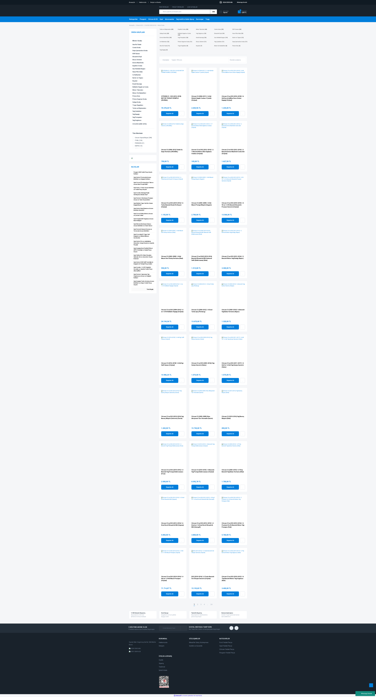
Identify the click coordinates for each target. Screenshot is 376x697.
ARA (213, 12)
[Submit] (183, 628)
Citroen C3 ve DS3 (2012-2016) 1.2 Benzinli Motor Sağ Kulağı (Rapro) (233, 257)
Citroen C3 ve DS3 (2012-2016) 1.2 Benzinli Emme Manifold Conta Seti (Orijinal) (233, 151)
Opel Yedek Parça (225, 646)
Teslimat (162, 667)
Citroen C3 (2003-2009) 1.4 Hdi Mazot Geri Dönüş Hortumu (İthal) (172, 257)
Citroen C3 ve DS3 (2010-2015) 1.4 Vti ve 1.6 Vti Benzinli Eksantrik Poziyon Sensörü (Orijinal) (233, 205)
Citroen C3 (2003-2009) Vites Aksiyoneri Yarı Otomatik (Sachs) (202, 417)
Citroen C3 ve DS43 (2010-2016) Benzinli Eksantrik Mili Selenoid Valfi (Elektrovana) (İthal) (201, 258)
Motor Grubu (161, 25)
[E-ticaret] (187, 695)
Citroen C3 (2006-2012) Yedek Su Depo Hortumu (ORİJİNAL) (172, 150)
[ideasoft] (178, 696)
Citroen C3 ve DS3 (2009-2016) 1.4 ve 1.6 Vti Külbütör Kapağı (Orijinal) (172, 310)
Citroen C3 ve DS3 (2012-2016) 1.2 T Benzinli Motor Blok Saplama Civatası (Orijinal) (202, 151)
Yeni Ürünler (164, 7)
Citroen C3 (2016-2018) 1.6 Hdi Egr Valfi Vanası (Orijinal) (172, 364)
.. (207, 604)
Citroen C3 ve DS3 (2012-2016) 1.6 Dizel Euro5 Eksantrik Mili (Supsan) (172, 524)
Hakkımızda (142, 2)
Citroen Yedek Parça (226, 649)
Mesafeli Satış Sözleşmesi (198, 642)
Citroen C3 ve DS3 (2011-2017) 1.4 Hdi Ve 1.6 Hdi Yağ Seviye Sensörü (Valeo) (233, 365)
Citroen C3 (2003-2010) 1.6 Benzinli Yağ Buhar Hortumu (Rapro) (233, 310)
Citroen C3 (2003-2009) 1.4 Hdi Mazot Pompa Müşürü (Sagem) (201, 204)
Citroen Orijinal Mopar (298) (143, 137)
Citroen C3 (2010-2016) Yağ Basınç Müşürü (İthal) (233, 417)
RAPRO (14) (138, 146)
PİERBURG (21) (139, 143)
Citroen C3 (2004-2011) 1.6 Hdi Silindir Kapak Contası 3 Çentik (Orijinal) (201, 98)
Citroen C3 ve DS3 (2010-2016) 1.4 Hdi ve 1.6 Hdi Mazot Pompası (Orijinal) (172, 578)
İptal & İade (163, 670)
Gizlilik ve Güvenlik (195, 646)
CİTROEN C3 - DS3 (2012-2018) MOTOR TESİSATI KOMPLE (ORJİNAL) (171, 98)
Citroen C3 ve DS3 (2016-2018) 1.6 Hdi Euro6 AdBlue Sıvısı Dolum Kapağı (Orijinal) (233, 98)
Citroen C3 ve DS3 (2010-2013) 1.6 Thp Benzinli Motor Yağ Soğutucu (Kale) (233, 578)
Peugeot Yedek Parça (227, 653)
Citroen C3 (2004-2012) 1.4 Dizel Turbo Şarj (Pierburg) (201, 310)
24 (211, 604)
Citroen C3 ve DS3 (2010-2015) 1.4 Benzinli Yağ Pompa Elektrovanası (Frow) (172, 472)
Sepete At (169, 113)
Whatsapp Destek (366, 693)
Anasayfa (132, 2)
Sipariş (161, 663)
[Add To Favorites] (181, 113)
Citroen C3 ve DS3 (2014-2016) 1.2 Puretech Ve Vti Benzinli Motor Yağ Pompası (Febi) (233, 525)
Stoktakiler (166, 60)
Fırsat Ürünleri (178, 7)
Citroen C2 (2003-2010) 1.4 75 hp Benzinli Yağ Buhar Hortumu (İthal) (233, 471)
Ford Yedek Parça (225, 642)
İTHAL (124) (138, 140)
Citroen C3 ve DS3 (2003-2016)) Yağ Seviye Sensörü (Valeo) (202, 364)
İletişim (161, 646)
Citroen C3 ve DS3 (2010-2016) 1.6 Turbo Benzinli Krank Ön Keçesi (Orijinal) (172, 205)
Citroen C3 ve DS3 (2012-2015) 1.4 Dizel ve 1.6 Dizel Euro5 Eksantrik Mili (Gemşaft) (202, 525)
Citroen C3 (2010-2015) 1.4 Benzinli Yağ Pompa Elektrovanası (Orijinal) (202, 471)
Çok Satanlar (192, 7)
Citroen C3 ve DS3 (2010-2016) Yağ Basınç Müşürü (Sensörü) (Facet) (172, 417)
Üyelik (161, 660)
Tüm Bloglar (149, 289)
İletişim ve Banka (155, 2)
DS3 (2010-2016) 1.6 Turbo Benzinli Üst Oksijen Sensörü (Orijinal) (202, 577)
